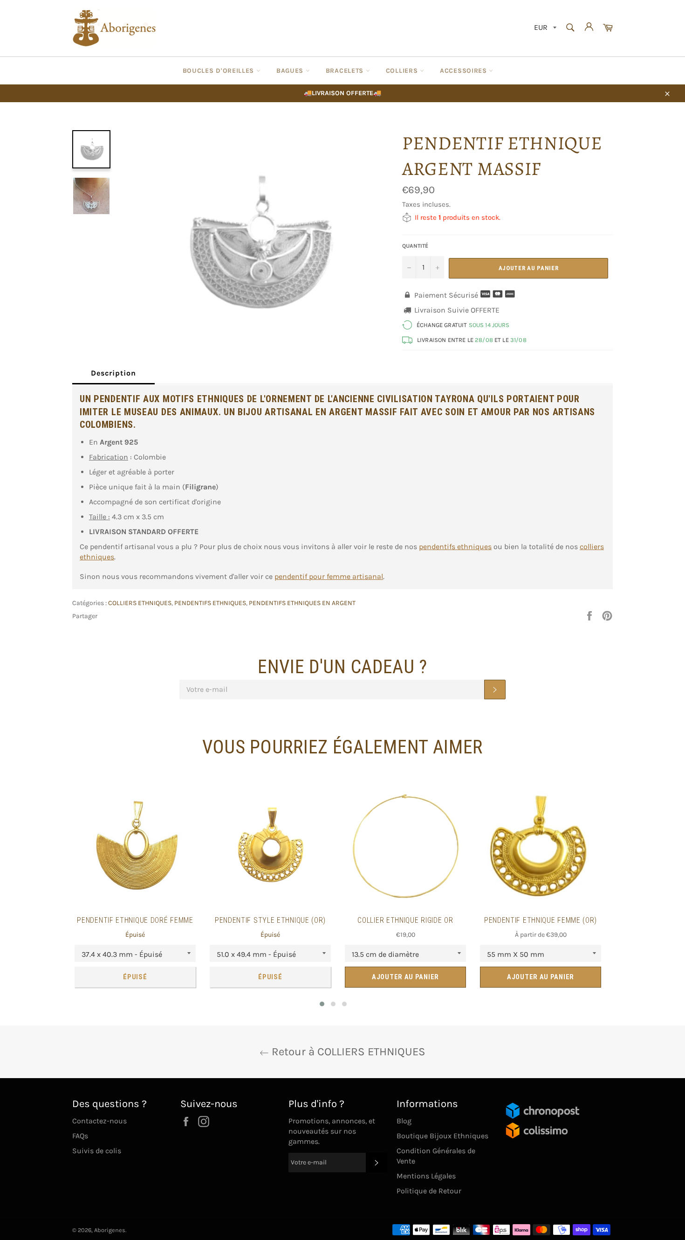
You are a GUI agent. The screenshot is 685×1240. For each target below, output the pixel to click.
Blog (404, 1120)
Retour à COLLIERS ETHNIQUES (347, 1051)
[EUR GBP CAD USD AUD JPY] (544, 28)
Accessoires (464, 71)
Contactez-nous (99, 1120)
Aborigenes (109, 1229)
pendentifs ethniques (455, 546)
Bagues (291, 71)
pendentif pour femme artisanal (328, 576)
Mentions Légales (426, 1175)
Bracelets (346, 71)
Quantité (415, 246)
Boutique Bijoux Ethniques (442, 1135)
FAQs (80, 1135)
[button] (322, 1004)
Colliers (403, 71)
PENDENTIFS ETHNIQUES (210, 603)
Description (113, 373)
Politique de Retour (429, 1190)
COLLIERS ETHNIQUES (139, 603)
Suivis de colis (96, 1150)
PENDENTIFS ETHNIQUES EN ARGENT (302, 603)
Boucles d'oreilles (219, 71)
